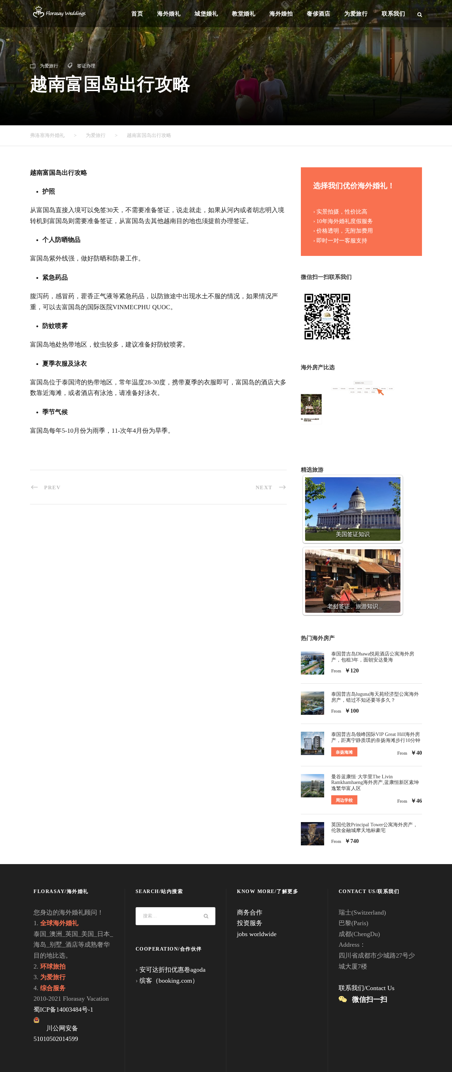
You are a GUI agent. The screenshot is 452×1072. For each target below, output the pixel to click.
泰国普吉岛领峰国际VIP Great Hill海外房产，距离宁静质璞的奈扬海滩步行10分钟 (375, 737)
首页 (137, 14)
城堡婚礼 (206, 14)
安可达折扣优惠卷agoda (172, 969)
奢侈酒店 (318, 14)
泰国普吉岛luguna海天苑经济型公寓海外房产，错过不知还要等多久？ (375, 697)
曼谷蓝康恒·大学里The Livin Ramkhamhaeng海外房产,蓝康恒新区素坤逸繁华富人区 (375, 782)
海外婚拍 (281, 14)
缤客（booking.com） (168, 980)
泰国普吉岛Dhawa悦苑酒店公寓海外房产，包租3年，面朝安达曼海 (372, 657)
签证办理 (86, 65)
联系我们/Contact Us (366, 988)
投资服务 (249, 923)
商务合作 (249, 912)
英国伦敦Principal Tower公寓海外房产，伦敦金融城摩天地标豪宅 (374, 827)
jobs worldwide (256, 934)
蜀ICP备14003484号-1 (63, 1009)
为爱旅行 (356, 14)
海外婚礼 (168, 14)
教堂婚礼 (243, 14)
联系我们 (393, 14)
